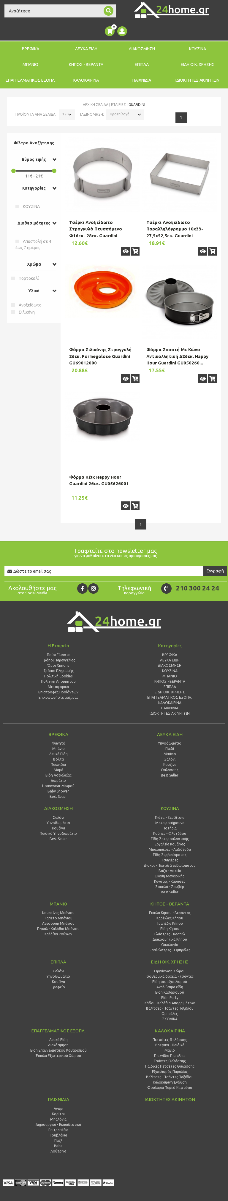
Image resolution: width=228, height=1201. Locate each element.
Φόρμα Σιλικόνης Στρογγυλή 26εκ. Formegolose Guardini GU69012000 (100, 356)
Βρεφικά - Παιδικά (169, 1045)
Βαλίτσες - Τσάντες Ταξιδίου (170, 1008)
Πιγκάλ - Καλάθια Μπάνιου (58, 929)
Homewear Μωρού (58, 786)
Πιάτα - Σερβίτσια (169, 817)
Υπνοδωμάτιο (169, 743)
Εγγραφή (215, 571)
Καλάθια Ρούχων (58, 934)
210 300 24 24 (197, 588)
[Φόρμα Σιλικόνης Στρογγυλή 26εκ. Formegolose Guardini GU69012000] (102, 291)
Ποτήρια (170, 828)
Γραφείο (58, 987)
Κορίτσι (58, 1114)
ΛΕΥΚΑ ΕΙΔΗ (86, 48)
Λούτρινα (58, 1151)
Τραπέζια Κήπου (169, 923)
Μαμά (58, 770)
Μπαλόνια (58, 1119)
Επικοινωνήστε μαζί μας (58, 697)
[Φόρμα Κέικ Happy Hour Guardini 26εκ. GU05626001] (102, 417)
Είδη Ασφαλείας (58, 775)
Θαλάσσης (169, 770)
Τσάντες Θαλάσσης (169, 1061)
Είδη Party (169, 998)
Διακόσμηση (58, 1045)
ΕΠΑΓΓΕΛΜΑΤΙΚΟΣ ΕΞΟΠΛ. (31, 80)
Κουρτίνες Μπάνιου (58, 913)
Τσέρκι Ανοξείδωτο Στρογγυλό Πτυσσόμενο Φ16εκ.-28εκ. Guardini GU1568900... (95, 232)
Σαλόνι (169, 759)
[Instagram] (93, 588)
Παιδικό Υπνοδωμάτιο (58, 833)
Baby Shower (58, 791)
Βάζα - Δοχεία (170, 871)
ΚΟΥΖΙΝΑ (197, 48)
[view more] (125, 251)
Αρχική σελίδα (95, 104)
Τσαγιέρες (170, 860)
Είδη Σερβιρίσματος (169, 855)
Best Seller (58, 796)
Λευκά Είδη (58, 754)
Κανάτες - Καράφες (169, 881)
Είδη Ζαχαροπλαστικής (170, 839)
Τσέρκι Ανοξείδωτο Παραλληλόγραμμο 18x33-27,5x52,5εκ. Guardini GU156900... (174, 232)
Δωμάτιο (58, 780)
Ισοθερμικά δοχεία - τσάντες (170, 976)
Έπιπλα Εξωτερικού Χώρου (58, 1056)
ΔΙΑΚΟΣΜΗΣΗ (142, 48)
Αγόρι (58, 1108)
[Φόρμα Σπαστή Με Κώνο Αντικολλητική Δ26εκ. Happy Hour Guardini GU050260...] (179, 301)
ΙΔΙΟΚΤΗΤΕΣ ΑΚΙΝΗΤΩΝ (197, 80)
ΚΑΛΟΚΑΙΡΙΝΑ (86, 80)
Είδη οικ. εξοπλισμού (169, 982)
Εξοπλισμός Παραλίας (170, 1072)
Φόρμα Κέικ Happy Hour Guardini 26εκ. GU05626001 (99, 480)
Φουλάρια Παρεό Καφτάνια (169, 1087)
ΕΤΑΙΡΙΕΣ (118, 104)
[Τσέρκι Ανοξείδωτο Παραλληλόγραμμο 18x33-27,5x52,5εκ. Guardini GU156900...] (179, 174)
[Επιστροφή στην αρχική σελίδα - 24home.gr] (171, 10)
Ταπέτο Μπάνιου (58, 918)
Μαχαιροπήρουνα (169, 823)
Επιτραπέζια (58, 1130)
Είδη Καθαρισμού (169, 992)
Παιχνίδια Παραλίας (169, 1056)
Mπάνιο (170, 754)
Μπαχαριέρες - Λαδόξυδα (170, 849)
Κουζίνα (169, 764)
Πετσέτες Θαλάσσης (170, 1040)
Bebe (58, 1146)
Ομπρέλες (170, 1014)
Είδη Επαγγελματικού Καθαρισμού (58, 1050)
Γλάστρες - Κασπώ (169, 934)
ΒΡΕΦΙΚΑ (30, 48)
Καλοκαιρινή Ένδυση (170, 1082)
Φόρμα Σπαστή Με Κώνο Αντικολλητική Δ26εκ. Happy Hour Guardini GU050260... (177, 356)
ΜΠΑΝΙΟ (30, 64)
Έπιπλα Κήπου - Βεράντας (170, 913)
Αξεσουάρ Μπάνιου (58, 923)
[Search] (108, 11)
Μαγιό (169, 1050)
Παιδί (169, 748)
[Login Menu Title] (122, 31)
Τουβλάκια (58, 1135)
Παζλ (58, 1140)
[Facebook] (82, 588)
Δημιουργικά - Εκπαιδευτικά (58, 1124)
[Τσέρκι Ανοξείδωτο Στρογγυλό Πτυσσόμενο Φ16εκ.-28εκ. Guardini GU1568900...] (102, 174)
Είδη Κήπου (169, 929)
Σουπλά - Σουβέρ (169, 887)
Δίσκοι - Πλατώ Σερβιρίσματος (169, 865)
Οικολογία (169, 945)
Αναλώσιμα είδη (169, 987)
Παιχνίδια (58, 764)
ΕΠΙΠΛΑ (142, 64)
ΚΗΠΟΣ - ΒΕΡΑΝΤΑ (86, 64)
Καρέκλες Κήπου (169, 918)
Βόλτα (58, 759)
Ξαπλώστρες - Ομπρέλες (169, 950)
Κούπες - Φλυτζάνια (169, 833)
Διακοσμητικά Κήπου (170, 939)
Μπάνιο (58, 748)
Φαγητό (58, 743)
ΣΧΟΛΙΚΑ (170, 1019)
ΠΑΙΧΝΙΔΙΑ (141, 80)
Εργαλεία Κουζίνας (170, 844)
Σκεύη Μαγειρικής (169, 876)
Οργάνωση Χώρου (170, 971)
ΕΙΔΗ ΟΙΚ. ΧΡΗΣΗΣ (197, 64)
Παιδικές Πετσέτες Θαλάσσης (169, 1066)
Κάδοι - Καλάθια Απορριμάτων (170, 1003)
